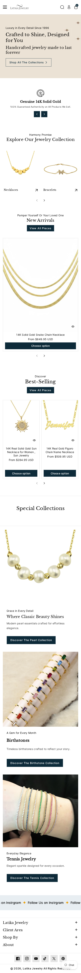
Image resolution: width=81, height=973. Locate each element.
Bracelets (49, 190)
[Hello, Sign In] (69, 7)
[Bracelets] (60, 169)
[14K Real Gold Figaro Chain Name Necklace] (60, 422)
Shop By (10, 937)
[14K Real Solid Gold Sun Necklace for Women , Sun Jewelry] (21, 422)
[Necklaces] (21, 169)
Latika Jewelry (15, 923)
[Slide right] (44, 114)
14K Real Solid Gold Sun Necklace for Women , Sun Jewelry (21, 452)
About (8, 945)
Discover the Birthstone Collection (34, 763)
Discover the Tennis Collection (32, 877)
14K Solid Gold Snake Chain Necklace (40, 334)
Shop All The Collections (26, 62)
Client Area (13, 930)
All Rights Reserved (57, 968)
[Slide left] (37, 114)
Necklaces (11, 190)
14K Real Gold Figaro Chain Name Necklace (60, 450)
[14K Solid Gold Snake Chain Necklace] (40, 285)
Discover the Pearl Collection (31, 640)
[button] (6, 7)
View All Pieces (40, 228)
